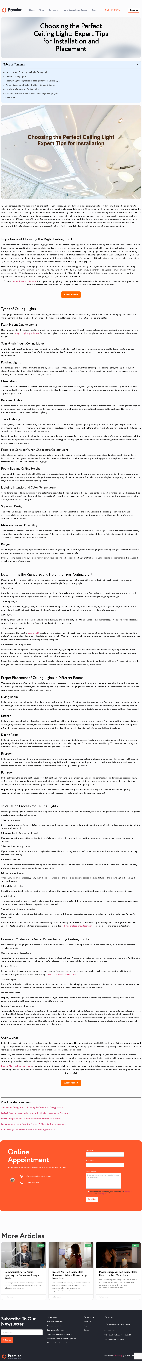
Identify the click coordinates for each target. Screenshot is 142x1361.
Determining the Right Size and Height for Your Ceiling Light (32, 80)
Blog (94, 10)
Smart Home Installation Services (59, 1334)
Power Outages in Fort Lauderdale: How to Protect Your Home (30, 1118)
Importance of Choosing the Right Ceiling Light (26, 72)
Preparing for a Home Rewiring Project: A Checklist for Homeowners (33, 1124)
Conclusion (10, 97)
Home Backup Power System (75, 10)
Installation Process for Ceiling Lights (22, 89)
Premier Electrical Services (24, 281)
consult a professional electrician (61, 974)
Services (52, 10)
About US (87, 1321)
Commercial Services (55, 1326)
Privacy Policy (104, 1193)
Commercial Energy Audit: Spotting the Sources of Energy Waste (32, 1107)
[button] (137, 64)
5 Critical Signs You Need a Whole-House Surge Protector (28, 1129)
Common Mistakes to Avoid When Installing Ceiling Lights (31, 93)
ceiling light (33, 633)
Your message (91, 1171)
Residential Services (55, 1321)
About (41, 10)
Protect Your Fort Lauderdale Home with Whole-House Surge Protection (35, 1113)
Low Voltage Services (55, 1330)
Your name (90, 1150)
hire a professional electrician (78, 926)
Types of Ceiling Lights (15, 76)
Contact (86, 1330)
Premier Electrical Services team (16, 1066)
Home (32, 10)
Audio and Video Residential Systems (61, 1338)
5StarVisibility (117, 1356)
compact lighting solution (26, 333)
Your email (90, 1160)
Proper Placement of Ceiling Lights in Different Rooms (30, 85)
